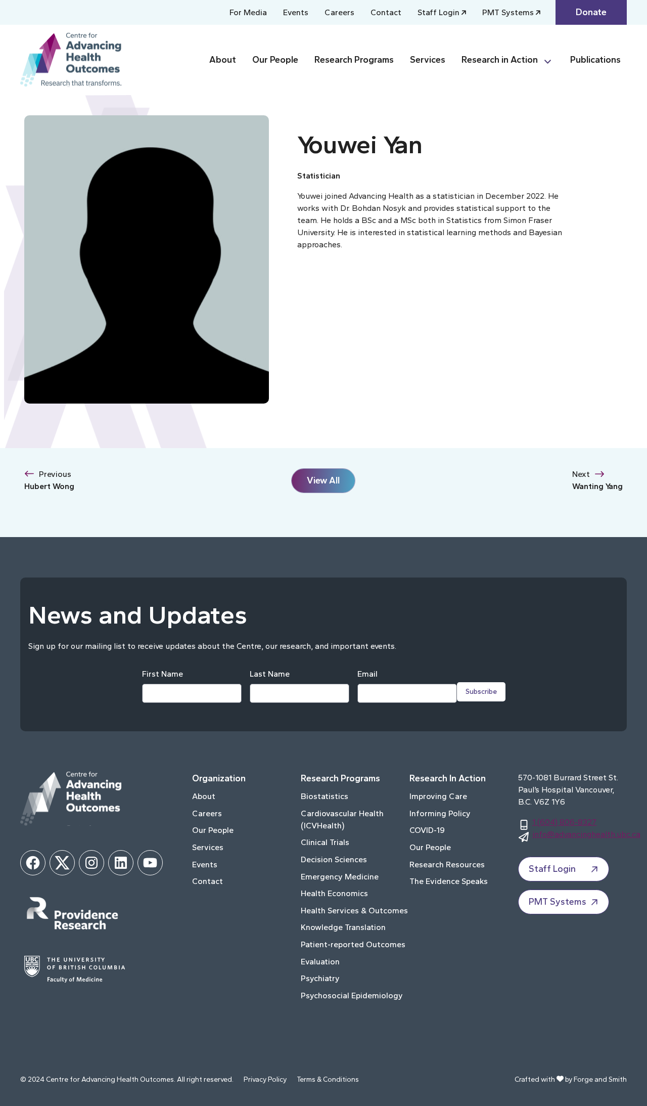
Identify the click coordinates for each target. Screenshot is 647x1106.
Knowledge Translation (343, 927)
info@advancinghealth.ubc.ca (586, 834)
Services (427, 59)
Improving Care (438, 796)
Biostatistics (324, 796)
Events (295, 12)
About (222, 59)
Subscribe (481, 691)
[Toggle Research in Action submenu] (552, 60)
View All (323, 480)
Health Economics (334, 893)
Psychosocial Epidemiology (352, 995)
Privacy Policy (265, 1079)
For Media (248, 12)
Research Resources (447, 864)
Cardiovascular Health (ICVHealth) (342, 819)
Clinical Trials (325, 842)
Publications (595, 59)
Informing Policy (440, 813)
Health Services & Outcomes (354, 910)
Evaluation (320, 961)
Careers (339, 12)
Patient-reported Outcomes (353, 944)
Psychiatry (320, 978)
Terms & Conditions (328, 1079)
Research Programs (354, 59)
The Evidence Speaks (448, 881)
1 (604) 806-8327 (564, 822)
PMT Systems (508, 12)
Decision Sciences (334, 859)
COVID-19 (427, 830)
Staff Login (438, 12)
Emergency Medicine (340, 876)
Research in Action (499, 59)
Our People (275, 59)
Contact (386, 12)
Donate (591, 12)
